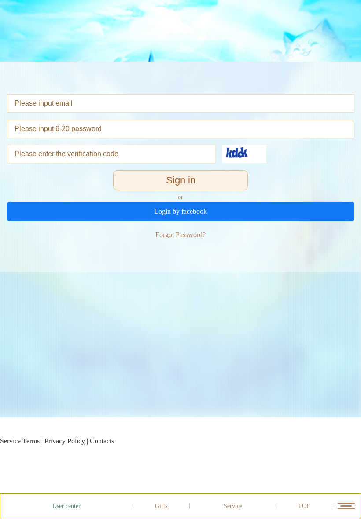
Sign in (180, 180)
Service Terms (20, 441)
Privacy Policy (64, 441)
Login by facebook (180, 211)
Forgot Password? (180, 234)
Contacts (102, 441)
